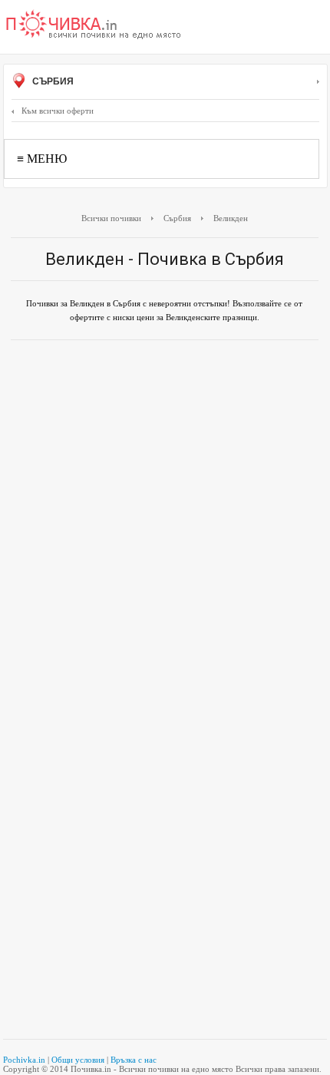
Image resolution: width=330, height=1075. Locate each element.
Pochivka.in (24, 1059)
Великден (230, 218)
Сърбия (52, 81)
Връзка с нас (134, 1059)
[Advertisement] (165, 521)
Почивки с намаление (93, 25)
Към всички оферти (57, 110)
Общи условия (77, 1059)
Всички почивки (111, 218)
